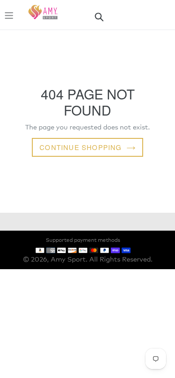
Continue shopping (80, 147)
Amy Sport (68, 259)
